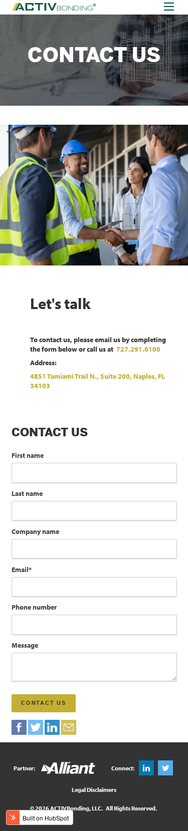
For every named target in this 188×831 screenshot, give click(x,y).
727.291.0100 (138, 349)
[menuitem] (146, 767)
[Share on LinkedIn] (52, 727)
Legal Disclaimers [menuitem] (94, 789)
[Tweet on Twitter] (35, 727)
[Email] (68, 727)
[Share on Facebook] (19, 727)
